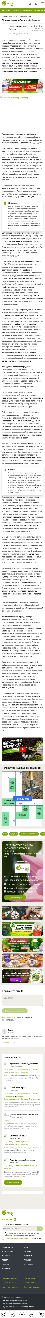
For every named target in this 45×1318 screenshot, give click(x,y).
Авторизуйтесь (8, 1017)
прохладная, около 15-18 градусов (23, 884)
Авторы (27, 1251)
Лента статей (7, 1247)
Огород (10, 1069)
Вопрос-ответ (8, 1251)
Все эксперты (12, 1182)
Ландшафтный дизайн (23, 1069)
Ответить (5, 1042)
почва (5, 834)
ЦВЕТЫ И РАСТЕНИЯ (9, 1282)
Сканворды (24, 1306)
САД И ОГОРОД (26, 10)
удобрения (14, 834)
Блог (26, 1247)
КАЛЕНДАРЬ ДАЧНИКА (10, 10)
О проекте (28, 1264)
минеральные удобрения (29, 834)
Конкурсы (6, 1256)
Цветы (35, 1069)
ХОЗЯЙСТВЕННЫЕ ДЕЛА (10, 1287)
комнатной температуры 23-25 (22, 888)
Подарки (28, 1256)
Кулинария (20, 1096)
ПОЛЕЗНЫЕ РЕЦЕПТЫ (32, 1287)
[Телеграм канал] (3, 1219)
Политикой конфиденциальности (19, 1238)
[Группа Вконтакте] (7, 1219)
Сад (5, 1069)
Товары (27, 1260)
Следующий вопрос (14, 897)
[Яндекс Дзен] (14, 1219)
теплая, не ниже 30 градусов (21, 891)
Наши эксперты (12, 1057)
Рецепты (5, 1260)
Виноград (24, 1072)
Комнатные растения (11, 1072)
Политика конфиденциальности (14, 1300)
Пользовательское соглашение (14, 1303)
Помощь (5, 1264)
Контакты (6, 1268)
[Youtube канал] (11, 1219)
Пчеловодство (34, 1099)
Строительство (9, 1096)
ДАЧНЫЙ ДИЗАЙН (30, 1282)
